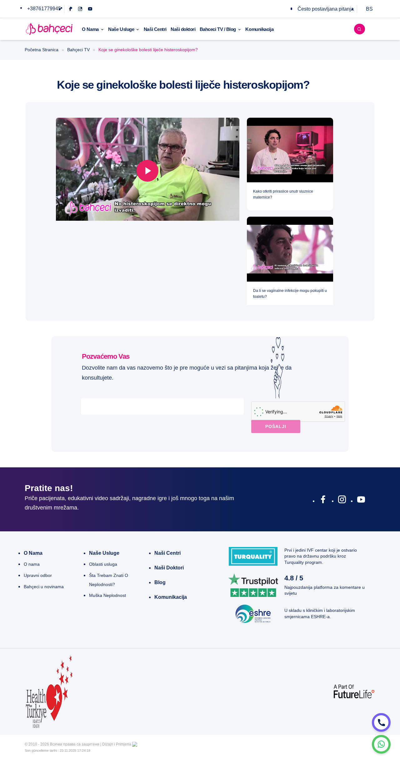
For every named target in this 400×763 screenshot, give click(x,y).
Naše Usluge (121, 29)
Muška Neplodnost (107, 595)
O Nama (90, 29)
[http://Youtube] (361, 501)
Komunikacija (259, 29)
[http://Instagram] (342, 501)
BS (369, 9)
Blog (160, 582)
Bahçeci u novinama (44, 586)
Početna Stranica (41, 49)
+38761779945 (44, 8)
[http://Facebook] (323, 501)
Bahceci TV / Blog (218, 29)
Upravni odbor (38, 575)
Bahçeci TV (78, 49)
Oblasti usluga (103, 564)
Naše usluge (104, 553)
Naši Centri (155, 29)
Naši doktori (183, 29)
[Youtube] (90, 9)
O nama (33, 553)
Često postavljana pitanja (326, 9)
